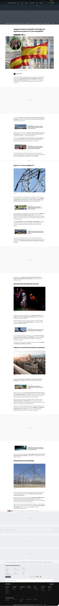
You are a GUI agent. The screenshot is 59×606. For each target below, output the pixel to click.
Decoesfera (42, 589)
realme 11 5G (44, 562)
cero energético (17, 198)
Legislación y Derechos (7, 570)
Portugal (31, 510)
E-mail (25, 34)
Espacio (26, 2)
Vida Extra (14, 589)
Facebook (48, 3)
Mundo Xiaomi (7, 593)
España (34, 77)
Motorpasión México (35, 599)
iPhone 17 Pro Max (27, 23)
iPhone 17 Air (41, 23)
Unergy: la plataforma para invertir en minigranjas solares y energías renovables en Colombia (35, 387)
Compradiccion (43, 590)
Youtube (53, 3)
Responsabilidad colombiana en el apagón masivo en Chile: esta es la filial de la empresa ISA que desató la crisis (35, 127)
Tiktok (50, 3)
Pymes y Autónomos (49, 590)
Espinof (21, 589)
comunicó (31, 335)
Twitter (47, 3)
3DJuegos (14, 588)
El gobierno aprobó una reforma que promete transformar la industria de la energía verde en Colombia (36, 232)
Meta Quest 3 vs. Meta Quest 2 (34, 562)
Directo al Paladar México (29, 599)
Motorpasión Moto (36, 589)
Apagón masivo (23, 510)
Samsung (45, 23)
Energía (18, 510)
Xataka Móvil (7, 589)
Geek (37, 2)
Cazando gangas (16, 569)
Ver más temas (8, 576)
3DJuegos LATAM (15, 599)
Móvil (22, 2)
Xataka (6, 588)
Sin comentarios (17, 34)
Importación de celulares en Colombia (9, 574)
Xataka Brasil (7, 600)
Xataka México (8, 599)
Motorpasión (35, 588)
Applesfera (7, 590)
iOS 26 (32, 23)
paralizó (42, 79)
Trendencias (42, 588)
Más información (36, 605)
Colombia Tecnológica (12, 2)
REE (36, 119)
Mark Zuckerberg (21, 23)
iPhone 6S (23, 572)
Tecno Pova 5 (19, 562)
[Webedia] (52, 0)
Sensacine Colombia (21, 600)
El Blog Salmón (50, 588)
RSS (39, 576)
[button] (19, 73)
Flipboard (23, 34)
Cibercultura (31, 2)
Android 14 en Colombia (25, 562)
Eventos (23, 569)
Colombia (15, 572)
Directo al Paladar (29, 588)
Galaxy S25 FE (36, 23)
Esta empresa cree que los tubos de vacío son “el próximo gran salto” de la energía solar (35, 330)
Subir (51, 584)
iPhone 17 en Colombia (15, 23)
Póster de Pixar (14, 562)
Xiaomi (23, 573)
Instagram (51, 3)
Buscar (52, 580)
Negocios (41, 2)
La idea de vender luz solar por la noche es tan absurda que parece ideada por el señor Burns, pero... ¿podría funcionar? (36, 448)
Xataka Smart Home (7, 592)
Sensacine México (22, 599)
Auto (18, 2)
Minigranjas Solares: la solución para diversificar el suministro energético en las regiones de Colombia (35, 207)
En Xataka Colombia (30, 145)
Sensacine (21, 588)
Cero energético (36, 510)
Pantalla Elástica (16, 573)
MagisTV (40, 562)
